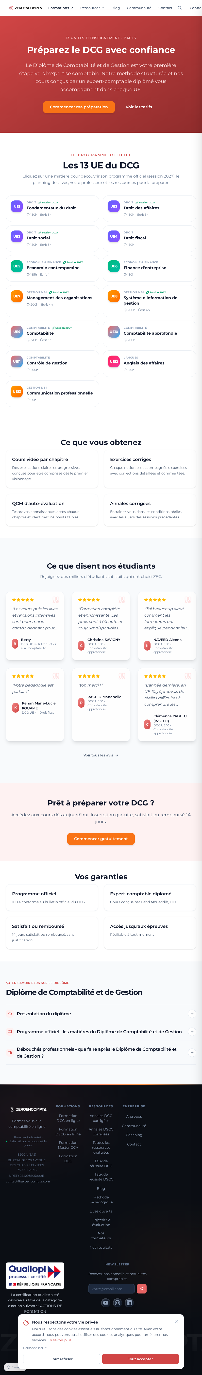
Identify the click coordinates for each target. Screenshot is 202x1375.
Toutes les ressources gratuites (101, 1147)
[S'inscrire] (142, 1288)
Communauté (139, 8)
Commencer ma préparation (79, 107)
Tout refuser (62, 1359)
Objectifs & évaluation (101, 1222)
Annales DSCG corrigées (101, 1131)
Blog (116, 8)
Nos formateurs (101, 1235)
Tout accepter (140, 1359)
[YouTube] (105, 1302)
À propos (134, 1116)
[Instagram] (117, 1302)
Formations (58, 8)
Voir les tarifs (139, 107)
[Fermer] (176, 1321)
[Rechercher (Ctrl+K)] (179, 8)
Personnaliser (33, 1348)
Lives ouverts (101, 1211)
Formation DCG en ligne (68, 1118)
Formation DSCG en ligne (68, 1131)
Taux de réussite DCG (101, 1163)
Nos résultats (101, 1247)
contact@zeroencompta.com (28, 1181)
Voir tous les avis (98, 755)
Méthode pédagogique (101, 1199)
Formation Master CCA (68, 1145)
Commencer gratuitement (101, 838)
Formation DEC (68, 1158)
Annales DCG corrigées (101, 1118)
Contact (165, 8)
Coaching (134, 1135)
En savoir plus (59, 1340)
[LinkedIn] (129, 1302)
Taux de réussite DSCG (101, 1176)
